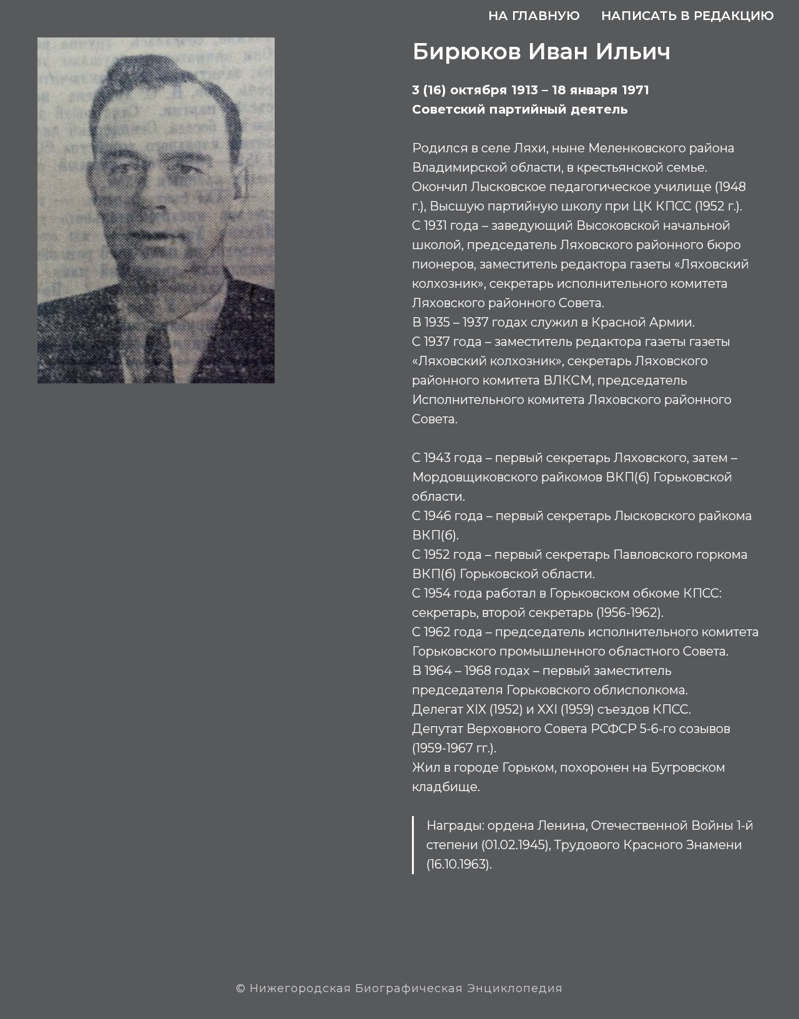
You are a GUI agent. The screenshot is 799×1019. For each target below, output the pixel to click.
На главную (534, 15)
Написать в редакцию (687, 15)
